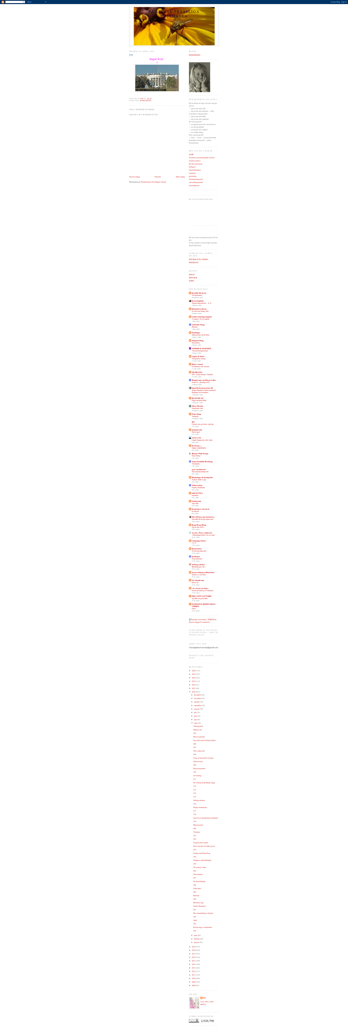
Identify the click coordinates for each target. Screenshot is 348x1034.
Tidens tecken (197, 485)
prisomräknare (194, 185)
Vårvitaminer (198, 874)
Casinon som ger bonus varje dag (202, 424)
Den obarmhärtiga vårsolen (203, 913)
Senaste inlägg (134, 176)
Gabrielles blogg (198, 324)
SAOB (191, 154)
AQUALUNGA (197, 493)
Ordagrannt (196, 501)
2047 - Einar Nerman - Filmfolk (202, 374)
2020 (194, 692)
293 (194, 923)
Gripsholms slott (197, 408)
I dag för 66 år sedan (200, 842)
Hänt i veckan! (197, 364)
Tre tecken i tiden (199, 867)
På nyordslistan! (197, 559)
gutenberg (192, 176)
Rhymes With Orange (200, 453)
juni (195, 716)
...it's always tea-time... (200, 588)
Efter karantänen (199, 768)
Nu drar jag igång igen (199, 551)
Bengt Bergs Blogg (199, 525)
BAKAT (192, 274)
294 (194, 931)
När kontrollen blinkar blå (200, 471)
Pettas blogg (196, 414)
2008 (194, 985)
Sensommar (196, 343)
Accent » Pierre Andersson (202, 532)
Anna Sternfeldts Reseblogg (202, 461)
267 (194, 747)
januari (197, 942)
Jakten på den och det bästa (200, 335)
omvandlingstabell (196, 182)
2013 (194, 968)
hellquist (192, 167)
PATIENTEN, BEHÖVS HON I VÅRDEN (203, 605)
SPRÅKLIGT (193, 262)
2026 (194, 670)
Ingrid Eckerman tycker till (202, 388)
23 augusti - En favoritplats (200, 319)
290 (194, 899)
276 (194, 804)
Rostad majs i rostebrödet (202, 927)
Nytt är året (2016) (198, 527)
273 (194, 789)
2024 (194, 677)
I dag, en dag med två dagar (203, 758)
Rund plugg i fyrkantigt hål (202, 477)
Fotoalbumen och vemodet (200, 366)
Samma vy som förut (199, 574)
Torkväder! (197, 888)
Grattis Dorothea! (199, 906)
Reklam (196, 895)
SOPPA (191, 281)
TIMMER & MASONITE (201, 348)
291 (194, 909)
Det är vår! (195, 582)
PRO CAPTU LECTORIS (201, 596)
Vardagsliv (195, 416)
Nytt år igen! (196, 432)
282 (194, 839)
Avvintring (197, 775)
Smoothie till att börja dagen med (202, 519)
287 (194, 878)
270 (194, 772)
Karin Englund (197, 300)
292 (194, 916)
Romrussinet (196, 548)
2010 (194, 978)
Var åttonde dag (198, 580)
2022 (194, 684)
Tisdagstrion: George (199, 358)
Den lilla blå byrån (199, 293)
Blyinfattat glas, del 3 (198, 567)
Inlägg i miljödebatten (199, 448)
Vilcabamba (196, 464)
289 (194, 892)
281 (194, 835)
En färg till (195, 511)
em (204, 998)
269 (194, 765)
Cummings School (199, 540)
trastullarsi (195, 495)
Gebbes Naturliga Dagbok (202, 316)
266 (194, 744)
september (198, 705)
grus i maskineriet (199, 469)
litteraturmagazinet (196, 179)
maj (195, 719)
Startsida (158, 176)
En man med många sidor (200, 311)
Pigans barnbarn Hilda (199, 400)
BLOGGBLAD (197, 398)
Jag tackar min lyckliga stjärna (204, 740)
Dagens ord (197, 729)
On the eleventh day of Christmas (202, 590)
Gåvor (194, 608)
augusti (197, 709)
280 (194, 828)
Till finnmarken (197, 295)
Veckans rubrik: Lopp (199, 479)
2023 (194, 681)
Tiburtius (196, 832)
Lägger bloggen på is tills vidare (202, 440)
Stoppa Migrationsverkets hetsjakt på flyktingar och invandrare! (204, 391)
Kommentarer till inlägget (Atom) (153, 182)
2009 (194, 982)
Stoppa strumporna (200, 807)
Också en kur (198, 761)
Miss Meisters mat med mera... (203, 517)
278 (194, 814)
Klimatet (194, 327)
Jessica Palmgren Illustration (203, 572)
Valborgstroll (198, 726)
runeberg (192, 173)
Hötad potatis (198, 825)
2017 (194, 953)
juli (195, 712)
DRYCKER (193, 277)
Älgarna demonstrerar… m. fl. (202, 303)
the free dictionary (195, 164)
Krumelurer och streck (200, 509)
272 (194, 786)
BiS (193, 422)
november (198, 698)
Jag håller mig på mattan (200, 598)
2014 (194, 964)
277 (194, 811)
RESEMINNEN (194, 55)
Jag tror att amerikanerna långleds (205, 818)
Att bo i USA (196, 437)
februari (197, 939)
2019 (194, 946)
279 (194, 821)
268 (194, 754)
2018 (194, 950)
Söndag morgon (199, 800)
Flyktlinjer (196, 332)
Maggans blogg (198, 340)
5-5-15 (194, 543)
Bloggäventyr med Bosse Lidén (204, 380)
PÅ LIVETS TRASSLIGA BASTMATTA (174, 13)
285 (194, 863)
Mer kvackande (199, 736)
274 (194, 793)
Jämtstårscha (197, 429)
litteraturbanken (195, 170)
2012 (194, 971)
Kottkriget (196, 556)
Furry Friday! (196, 456)
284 (194, 856)
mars (196, 935)
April (195, 920)
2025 (194, 674)
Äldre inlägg (180, 176)
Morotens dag (198, 902)
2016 (194, 957)
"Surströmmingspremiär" (200, 351)
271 (194, 779)
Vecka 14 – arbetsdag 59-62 (201, 382)
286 (194, 871)
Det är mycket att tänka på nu (204, 846)
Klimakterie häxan (199, 308)
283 (194, 849)
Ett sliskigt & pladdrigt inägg (204, 782)
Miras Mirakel (197, 406)
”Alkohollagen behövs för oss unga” (203, 535)
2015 (194, 961)
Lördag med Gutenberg (201, 853)
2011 (194, 975)
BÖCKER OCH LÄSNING (198, 259)
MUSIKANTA (197, 372)
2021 (194, 688)
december (197, 695)
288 (194, 885)
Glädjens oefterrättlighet (202, 860)
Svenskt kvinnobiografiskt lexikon (202, 157)
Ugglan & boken (198, 356)
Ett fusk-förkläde (199, 881)
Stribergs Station (198, 564)
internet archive (195, 160)
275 (194, 796)
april (196, 723)
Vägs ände (195, 503)
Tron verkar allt (199, 751)
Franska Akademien (198, 487)
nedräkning (145, 100)
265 (194, 733)
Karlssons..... (196, 445)
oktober (197, 702)
